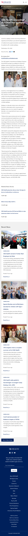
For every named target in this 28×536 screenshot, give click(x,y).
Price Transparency (14, 505)
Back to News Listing (7, 440)
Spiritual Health (14, 508)
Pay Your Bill (14, 500)
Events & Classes (14, 488)
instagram (12, 452)
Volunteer (14, 498)
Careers (14, 481)
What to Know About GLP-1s (8, 201)
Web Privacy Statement (14, 517)
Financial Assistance (14, 503)
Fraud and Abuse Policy (14, 520)
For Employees (14, 526)
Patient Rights (14, 524)
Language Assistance (14, 522)
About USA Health (14, 476)
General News (4, 16)
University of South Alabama (14, 510)
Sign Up (14, 470)
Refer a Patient (14, 496)
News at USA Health (7, 6)
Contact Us (14, 483)
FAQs (14, 491)
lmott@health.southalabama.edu (9, 58)
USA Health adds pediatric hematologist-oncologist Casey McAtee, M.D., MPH (12, 382)
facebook (10, 452)
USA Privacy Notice (14, 515)
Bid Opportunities (14, 478)
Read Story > (6, 276)
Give (14, 493)
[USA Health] (14, 449)
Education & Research (14, 486)
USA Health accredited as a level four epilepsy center (11, 8)
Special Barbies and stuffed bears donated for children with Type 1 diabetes (13, 306)
